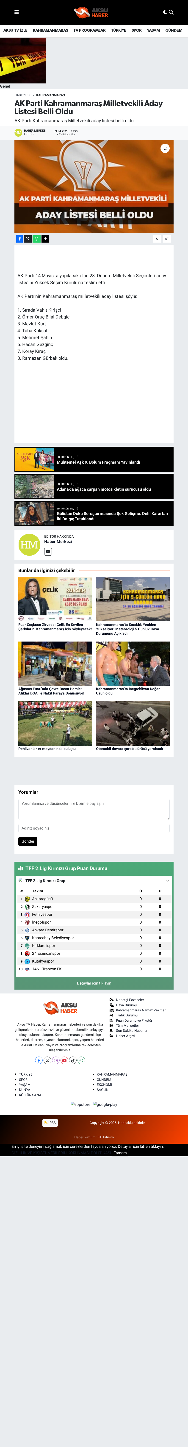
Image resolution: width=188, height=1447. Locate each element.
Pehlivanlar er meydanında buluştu (47, 749)
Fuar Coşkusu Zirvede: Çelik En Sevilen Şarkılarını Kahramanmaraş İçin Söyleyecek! (55, 627)
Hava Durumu (126, 1005)
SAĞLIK (102, 1090)
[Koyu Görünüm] (165, 12)
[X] (47, 1060)
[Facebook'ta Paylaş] (19, 239)
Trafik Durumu (127, 1015)
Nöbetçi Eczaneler (130, 1000)
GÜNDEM (173, 30)
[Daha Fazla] (45, 239)
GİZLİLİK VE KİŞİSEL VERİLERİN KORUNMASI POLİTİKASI (61, 1153)
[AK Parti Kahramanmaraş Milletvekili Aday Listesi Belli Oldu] (94, 186)
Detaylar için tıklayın (94, 983)
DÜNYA (24, 1090)
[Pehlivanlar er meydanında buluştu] (55, 723)
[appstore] (81, 1104)
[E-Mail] (48, 552)
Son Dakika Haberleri (132, 1031)
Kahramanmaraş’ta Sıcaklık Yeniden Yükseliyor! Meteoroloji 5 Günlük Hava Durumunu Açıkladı (127, 629)
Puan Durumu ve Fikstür (134, 1020)
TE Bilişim (106, 1137)
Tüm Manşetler (127, 1026)
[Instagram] (56, 1060)
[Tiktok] (73, 1060)
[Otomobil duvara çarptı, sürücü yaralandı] (133, 723)
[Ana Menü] (16, 12)
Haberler (22, 95)
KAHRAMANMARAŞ (50, 30)
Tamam (120, 1153)
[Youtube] (64, 1060)
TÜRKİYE (118, 30)
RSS (52, 1123)
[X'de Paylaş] (28, 239)
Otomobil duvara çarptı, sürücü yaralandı (129, 749)
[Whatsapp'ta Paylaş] (37, 239)
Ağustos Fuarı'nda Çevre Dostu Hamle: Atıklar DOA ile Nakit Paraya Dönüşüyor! (51, 691)
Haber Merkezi (58, 541)
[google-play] (105, 1104)
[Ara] (171, 12)
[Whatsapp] (81, 1060)
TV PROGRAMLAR (89, 30)
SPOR (137, 30)
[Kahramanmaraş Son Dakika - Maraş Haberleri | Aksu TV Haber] (91, 12)
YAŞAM (153, 30)
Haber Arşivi (125, 1036)
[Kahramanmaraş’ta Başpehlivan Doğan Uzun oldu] (133, 663)
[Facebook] (39, 1060)
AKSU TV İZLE (15, 30)
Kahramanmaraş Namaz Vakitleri (141, 1010)
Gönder (28, 841)
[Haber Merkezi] (29, 544)
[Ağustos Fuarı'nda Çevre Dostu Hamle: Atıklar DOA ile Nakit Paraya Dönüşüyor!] (55, 663)
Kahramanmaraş (50, 95)
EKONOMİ (104, 1085)
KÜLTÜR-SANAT (31, 1095)
